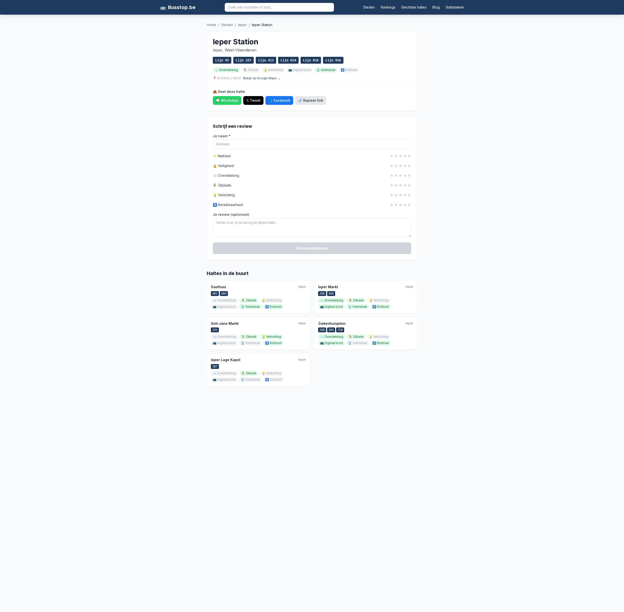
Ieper (242, 25)
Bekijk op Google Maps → (261, 78)
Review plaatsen (312, 248)
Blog (436, 7)
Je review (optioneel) (231, 214)
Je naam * (222, 136)
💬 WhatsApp (227, 100)
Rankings (388, 7)
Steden (369, 7)
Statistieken (455, 7)
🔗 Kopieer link (310, 100)
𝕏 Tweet (253, 100)
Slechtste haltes (414, 7)
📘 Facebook (279, 100)
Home (211, 25)
